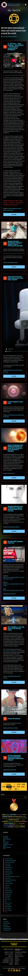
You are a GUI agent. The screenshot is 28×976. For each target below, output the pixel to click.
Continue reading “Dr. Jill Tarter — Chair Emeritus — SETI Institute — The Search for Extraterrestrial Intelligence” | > (13, 203)
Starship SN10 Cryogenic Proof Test (15, 542)
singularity (21, 825)
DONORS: (9, 956)
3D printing (5, 836)
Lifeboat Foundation (11, 968)
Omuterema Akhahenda (10, 880)
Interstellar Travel (11, 821)
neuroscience (5, 372)
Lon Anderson (9, 473)
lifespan (6, 823)
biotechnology (16, 816)
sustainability (6, 827)
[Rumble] (19, 970)
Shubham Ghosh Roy (10, 862)
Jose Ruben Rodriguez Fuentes (12, 415)
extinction (22, 818)
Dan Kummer (8, 878)
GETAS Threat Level (14, 944)
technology (10, 827)
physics (12, 210)
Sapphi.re (23, 968)
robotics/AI (18, 527)
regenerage (6, 825)
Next (16, 789)
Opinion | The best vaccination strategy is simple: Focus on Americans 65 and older (15, 243)
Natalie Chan (8, 894)
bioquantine (24, 814)
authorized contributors (12, 36)
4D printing (5, 837)
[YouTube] (17, 970)
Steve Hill (7, 897)
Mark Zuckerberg (7, 847)
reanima (22, 823)
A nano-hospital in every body (15, 403)
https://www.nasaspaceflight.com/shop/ (13, 590)
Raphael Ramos (8, 892)
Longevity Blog (6, 923)
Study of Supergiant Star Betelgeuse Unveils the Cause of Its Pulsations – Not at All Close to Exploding (16, 448)
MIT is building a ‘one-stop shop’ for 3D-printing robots (16, 628)
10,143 (22, 787)
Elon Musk (5, 843)
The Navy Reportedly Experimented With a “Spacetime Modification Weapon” (15, 757)
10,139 (4, 787)
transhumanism (17, 827)
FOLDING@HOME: (6, 960)
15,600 (9, 789)
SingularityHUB (6, 930)
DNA (4, 840)
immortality (5, 821)
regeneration (12, 825)
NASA (14, 823)
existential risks (18, 818)
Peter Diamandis (7, 839)
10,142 (18, 787)
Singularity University (8, 844)
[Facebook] (9, 970)
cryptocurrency (10, 818)
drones (19, 676)
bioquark (5, 816)
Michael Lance (8, 903)
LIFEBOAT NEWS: (17, 949)
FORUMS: (10, 964)
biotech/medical (15, 370)
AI (5, 814)
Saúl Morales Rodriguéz (11, 527)
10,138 (23, 784)
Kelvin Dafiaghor (9, 873)
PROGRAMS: (17, 960)
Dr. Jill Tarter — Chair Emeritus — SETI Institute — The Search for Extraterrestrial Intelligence (16, 47)
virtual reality (15, 728)
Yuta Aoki (7, 885)
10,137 (18, 784)
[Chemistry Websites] (14, 805)
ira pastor (16, 821)
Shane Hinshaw (8, 890)
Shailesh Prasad (9, 728)
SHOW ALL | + (5, 912)
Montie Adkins (8, 906)
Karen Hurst (7, 874)
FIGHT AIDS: (7, 958)
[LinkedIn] (14, 970)
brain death (3, 818)
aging (3, 814)
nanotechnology (6, 417)
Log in (4, 36)
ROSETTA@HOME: (6, 962)
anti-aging (13, 814)
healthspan (16, 820)
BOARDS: (16, 956)
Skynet (4, 846)
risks (18, 825)
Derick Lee (7, 887)
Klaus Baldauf (8, 881)
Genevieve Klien (8, 858)
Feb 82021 (5, 47)
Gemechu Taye (8, 871)
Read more (14, 215)
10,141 (13, 787)
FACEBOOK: (5, 949)
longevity (10, 823)
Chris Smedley (8, 910)
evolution (8, 210)
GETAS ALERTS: (17, 952)
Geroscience (6, 921)
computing (20, 370)
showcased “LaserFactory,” (10, 650)
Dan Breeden (8, 866)
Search (25, 797)
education (5, 210)
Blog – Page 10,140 (14, 10)
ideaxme (23, 820)
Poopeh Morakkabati (10, 262)
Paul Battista (8, 869)
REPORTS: (16, 958)
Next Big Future (6, 926)
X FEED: (6, 954)
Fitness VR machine (14, 718)
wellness (22, 827)
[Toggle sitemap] (23, 4)
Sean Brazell (8, 896)
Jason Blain (7, 905)
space (13, 473)
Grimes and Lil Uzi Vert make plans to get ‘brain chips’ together (15, 278)
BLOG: (16, 954)
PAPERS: (16, 962)
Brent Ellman (9, 370)
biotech (10, 816)
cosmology (19, 208)
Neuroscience (17, 823)
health (11, 820)
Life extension (22, 821)
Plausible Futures (7, 928)
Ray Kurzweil (6, 842)
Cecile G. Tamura (9, 883)
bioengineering (14, 208)
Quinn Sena (7, 864)
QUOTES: (16, 964)
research (17, 825)
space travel (14, 594)
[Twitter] (12, 970)
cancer (6, 818)
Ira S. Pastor (9, 208)
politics (20, 823)
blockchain (24, 816)
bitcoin (20, 816)
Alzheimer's (8, 814)
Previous (8, 784)
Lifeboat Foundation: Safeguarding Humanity (10, 4)
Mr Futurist (5, 925)
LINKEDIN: (6, 952)
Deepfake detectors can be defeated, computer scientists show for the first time (15, 508)
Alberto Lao (9, 594)
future (25, 818)
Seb (6, 901)
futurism (16, 262)
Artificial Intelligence (19, 814)
